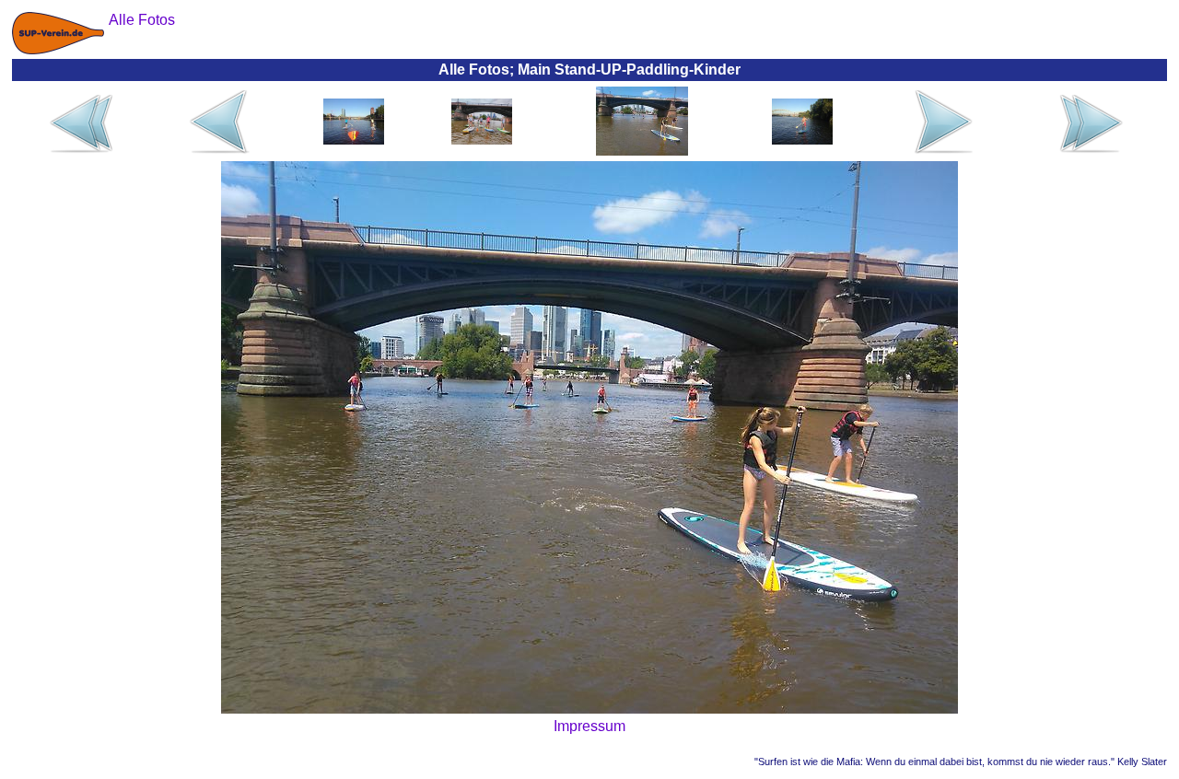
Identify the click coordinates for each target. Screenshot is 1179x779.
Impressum (589, 726)
